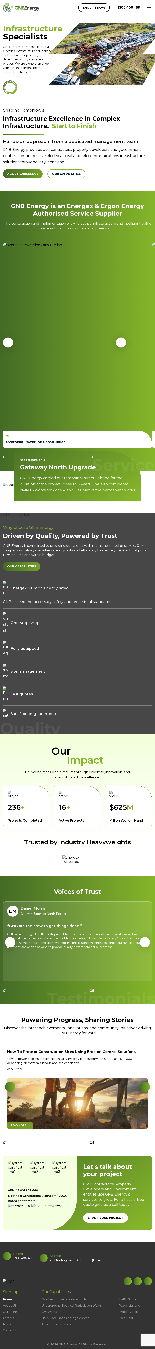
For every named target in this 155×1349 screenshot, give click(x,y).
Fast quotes (21, 694)
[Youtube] (148, 1281)
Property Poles (129, 1312)
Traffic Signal (128, 1299)
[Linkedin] (128, 1281)
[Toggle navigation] (146, 7)
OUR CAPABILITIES (21, 566)
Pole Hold (126, 1318)
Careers (8, 1318)
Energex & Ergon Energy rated (39, 588)
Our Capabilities (66, 174)
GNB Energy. (68, 1344)
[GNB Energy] (21, 7)
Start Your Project (105, 1218)
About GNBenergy (22, 174)
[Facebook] (138, 1281)
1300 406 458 (128, 7)
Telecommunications (56, 1324)
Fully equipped (24, 648)
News (7, 1324)
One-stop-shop (24, 623)
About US (10, 1306)
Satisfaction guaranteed (33, 714)
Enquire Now (94, 7)
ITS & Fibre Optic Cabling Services (65, 1318)
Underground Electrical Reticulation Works (72, 1306)
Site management (27, 671)
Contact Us (11, 1330)
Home (7, 1299)
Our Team (10, 1312)
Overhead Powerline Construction (65, 1299)
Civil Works (49, 1312)
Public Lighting (129, 1306)
